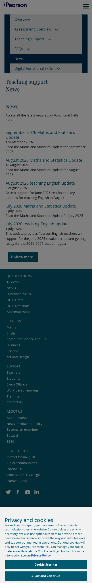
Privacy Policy (41, 555)
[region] (46, 545)
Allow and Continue (46, 576)
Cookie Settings (46, 565)
